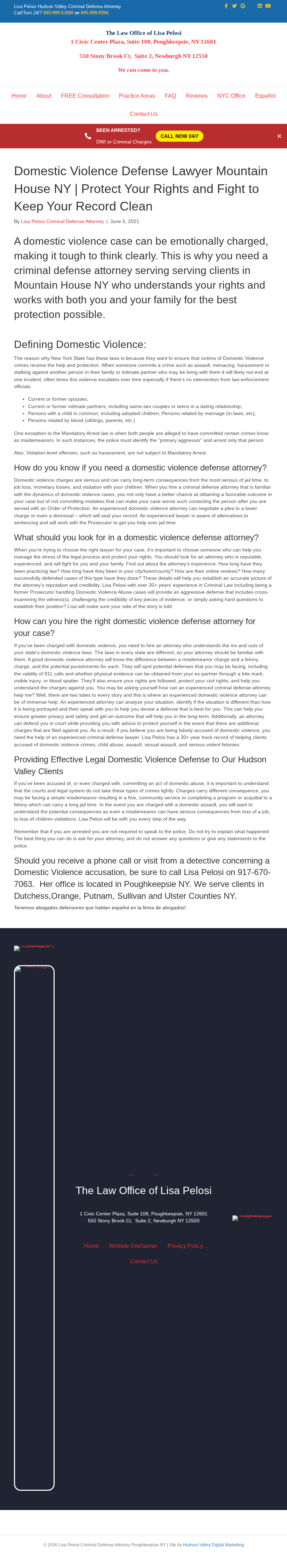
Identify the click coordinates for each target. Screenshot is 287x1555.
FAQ (170, 96)
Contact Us (144, 114)
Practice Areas (137, 96)
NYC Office (231, 96)
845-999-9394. (95, 12)
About (43, 96)
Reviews (197, 96)
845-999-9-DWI (58, 12)
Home (19, 96)
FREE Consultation (85, 96)
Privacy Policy (185, 1246)
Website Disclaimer (133, 1246)
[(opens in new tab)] (34, 1227)
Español (265, 96)
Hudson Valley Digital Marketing (213, 1544)
